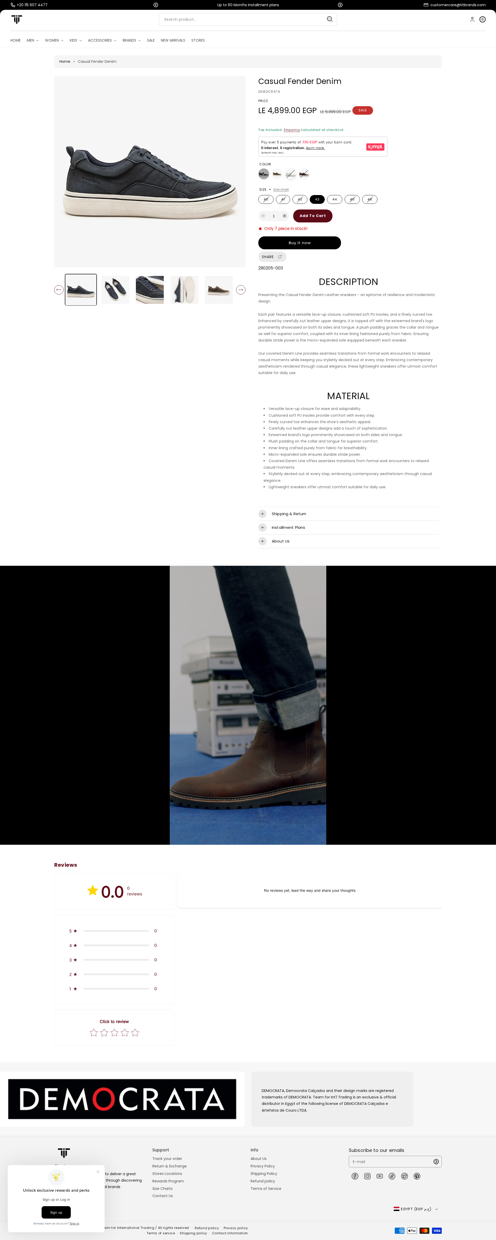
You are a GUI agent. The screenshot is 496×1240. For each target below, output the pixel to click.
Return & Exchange (169, 1166)
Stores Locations (167, 1173)
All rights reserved (174, 1228)
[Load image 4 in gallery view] (184, 289)
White (290, 173)
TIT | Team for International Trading (123, 1228)
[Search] (330, 19)
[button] (156, 5)
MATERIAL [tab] (348, 396)
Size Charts (162, 1188)
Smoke (277, 173)
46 (371, 200)
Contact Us (162, 1195)
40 (267, 200)
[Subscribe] (436, 1161)
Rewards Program (168, 1181)
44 (334, 199)
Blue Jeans (263, 173)
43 (317, 199)
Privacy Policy (263, 1166)
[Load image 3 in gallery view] (149, 289)
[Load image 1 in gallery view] (81, 290)
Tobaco (304, 173)
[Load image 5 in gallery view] (219, 289)
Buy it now (300, 242)
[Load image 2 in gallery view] (115, 289)
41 (284, 200)
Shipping (292, 129)
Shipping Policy (264, 1173)
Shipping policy (193, 1233)
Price (263, 101)
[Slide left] (59, 290)
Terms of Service (266, 1188)
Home (64, 61)
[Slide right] (240, 290)
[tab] (348, 282)
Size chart (281, 189)
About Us (259, 1158)
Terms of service (161, 1233)
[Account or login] (472, 19)
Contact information (230, 1233)
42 (301, 200)
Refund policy (263, 1181)
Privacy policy (236, 1228)
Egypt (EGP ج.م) (416, 1209)
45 (353, 200)
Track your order (167, 1158)
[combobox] (248, 19)
